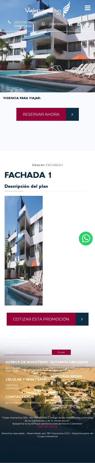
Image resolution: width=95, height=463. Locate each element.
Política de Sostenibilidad (63, 405)
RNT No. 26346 (47, 426)
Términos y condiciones (62, 397)
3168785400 (58, 24)
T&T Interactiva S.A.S (58, 433)
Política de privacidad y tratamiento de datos (70, 401)
